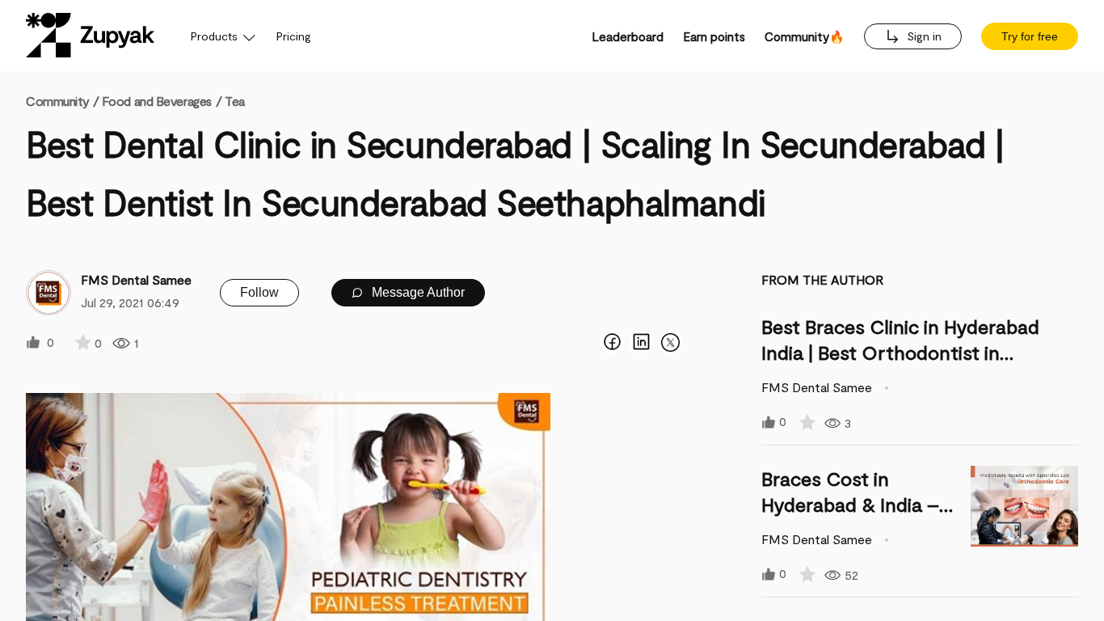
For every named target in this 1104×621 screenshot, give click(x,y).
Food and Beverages (157, 100)
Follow (259, 292)
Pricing (293, 36)
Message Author (417, 292)
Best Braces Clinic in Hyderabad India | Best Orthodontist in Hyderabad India (900, 352)
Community (62, 100)
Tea (235, 100)
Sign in (923, 36)
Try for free (1029, 36)
